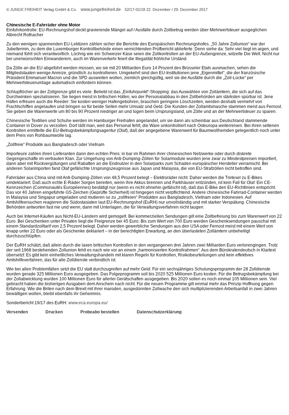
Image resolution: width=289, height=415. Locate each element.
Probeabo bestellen (99, 311)
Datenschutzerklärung (159, 311)
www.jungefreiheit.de (101, 9)
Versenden (17, 311)
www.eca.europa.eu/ (87, 302)
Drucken (54, 311)
